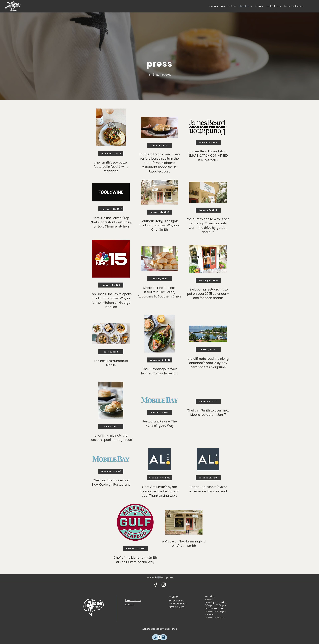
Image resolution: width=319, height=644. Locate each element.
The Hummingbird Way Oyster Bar (93, 607)
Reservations (228, 6)
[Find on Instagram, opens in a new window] (163, 585)
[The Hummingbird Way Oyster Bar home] (13, 6)
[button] (214, 6)
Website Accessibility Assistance (159, 628)
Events (259, 6)
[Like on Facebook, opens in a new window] (155, 585)
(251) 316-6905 (177, 607)
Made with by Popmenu (88, 577)
